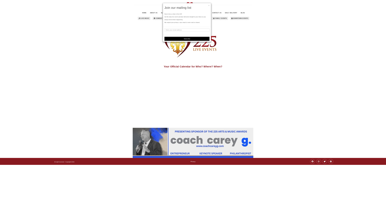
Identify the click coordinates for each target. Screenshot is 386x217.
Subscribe (187, 39)
